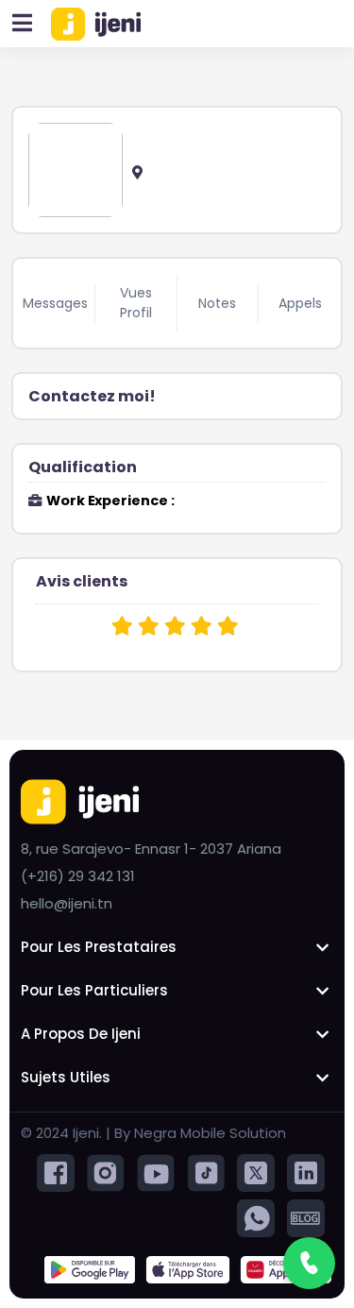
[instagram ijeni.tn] (105, 1172)
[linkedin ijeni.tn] (306, 1172)
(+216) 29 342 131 (78, 876)
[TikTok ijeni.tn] (205, 1172)
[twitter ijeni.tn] (255, 1172)
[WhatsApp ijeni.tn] (255, 1218)
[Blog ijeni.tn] (306, 1218)
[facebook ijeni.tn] (55, 1172)
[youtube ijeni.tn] (155, 1172)
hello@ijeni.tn (66, 903)
